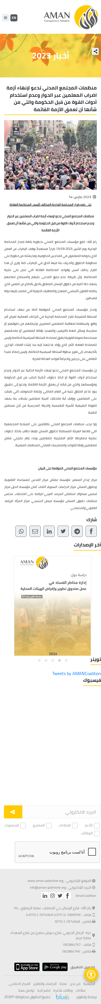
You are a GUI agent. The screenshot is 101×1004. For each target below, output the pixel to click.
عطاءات (80, 990)
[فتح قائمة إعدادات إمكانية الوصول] (91, 974)
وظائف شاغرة (63, 990)
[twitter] (59, 895)
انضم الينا (43, 990)
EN (14, 17)
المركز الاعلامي (19, 983)
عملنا (63, 983)
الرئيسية (89, 983)
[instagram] (52, 895)
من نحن (75, 983)
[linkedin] (44, 895)
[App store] (26, 967)
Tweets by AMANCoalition (76, 673)
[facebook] (67, 895)
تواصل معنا (26, 990)
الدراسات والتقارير (45, 983)
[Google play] (54, 967)
